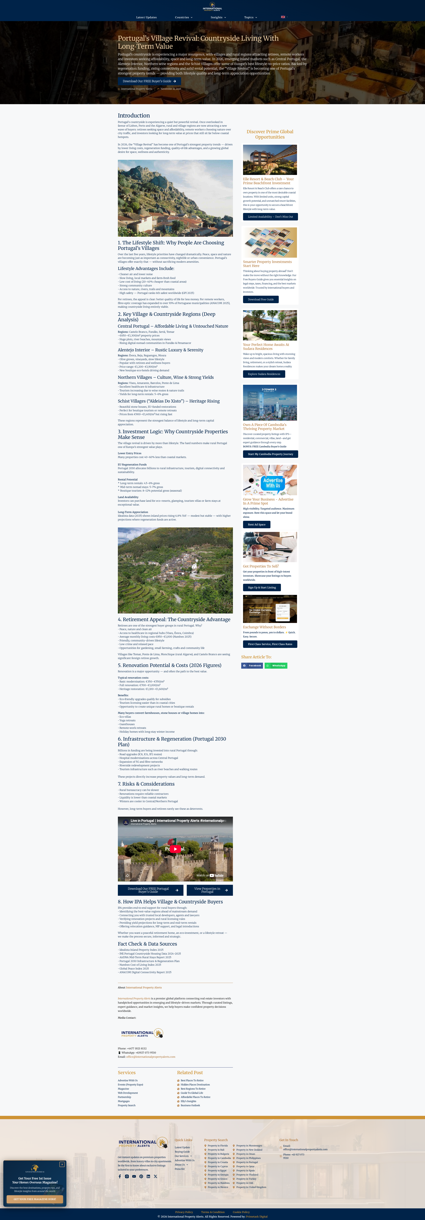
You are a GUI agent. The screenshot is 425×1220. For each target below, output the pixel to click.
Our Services (182, 1156)
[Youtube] (134, 1176)
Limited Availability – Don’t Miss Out (270, 216)
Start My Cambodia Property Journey (270, 454)
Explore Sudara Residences (264, 374)
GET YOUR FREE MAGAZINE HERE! (35, 1199)
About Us (180, 1164)
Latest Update (182, 1147)
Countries (182, 17)
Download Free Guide (261, 299)
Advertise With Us (185, 1160)
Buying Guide (182, 1151)
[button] (252, 666)
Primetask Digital (257, 1216)
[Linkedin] (148, 1176)
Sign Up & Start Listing (262, 587)
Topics (249, 17)
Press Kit (180, 1169)
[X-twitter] (155, 1176)
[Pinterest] (141, 1176)
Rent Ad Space (256, 524)
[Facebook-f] (120, 1176)
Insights (217, 17)
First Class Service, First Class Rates (270, 644)
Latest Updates (146, 17)
